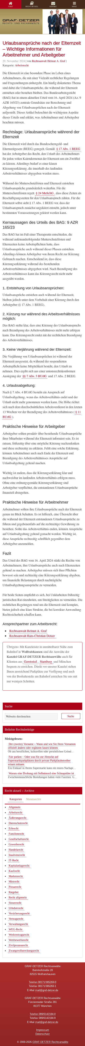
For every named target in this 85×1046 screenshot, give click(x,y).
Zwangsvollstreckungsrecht (24, 950)
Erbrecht (13, 828)
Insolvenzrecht (17, 855)
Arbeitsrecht (22, 65)
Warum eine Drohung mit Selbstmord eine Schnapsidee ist (41, 773)
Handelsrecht (16, 849)
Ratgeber (14, 892)
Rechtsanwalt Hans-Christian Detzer (32, 636)
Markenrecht (16, 876)
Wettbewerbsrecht (18, 940)
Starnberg (46, 661)
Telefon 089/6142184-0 (43, 1014)
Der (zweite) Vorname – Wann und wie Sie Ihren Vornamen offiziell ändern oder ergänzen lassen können (42, 746)
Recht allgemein (18, 897)
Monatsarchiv (33, 799)
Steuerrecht (15, 902)
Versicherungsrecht (19, 913)
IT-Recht (14, 860)
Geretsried (30, 661)
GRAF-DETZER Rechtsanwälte (50, 1041)
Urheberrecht (16, 908)
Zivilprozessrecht (18, 945)
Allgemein (14, 807)
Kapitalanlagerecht (19, 865)
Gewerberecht (16, 844)
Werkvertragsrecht (19, 934)
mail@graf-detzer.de (46, 990)
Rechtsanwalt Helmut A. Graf (28, 631)
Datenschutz (42, 1033)
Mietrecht (14, 881)
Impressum (42, 1029)
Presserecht (15, 886)
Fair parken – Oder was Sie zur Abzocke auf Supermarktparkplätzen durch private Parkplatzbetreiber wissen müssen (39, 760)
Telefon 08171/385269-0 (42, 982)
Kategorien (15, 799)
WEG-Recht (15, 929)
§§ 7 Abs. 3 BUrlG (35, 376)
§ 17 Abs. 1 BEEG (68, 149)
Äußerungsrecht (17, 817)
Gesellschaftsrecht (19, 839)
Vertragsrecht (16, 918)
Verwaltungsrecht (18, 924)
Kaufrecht (14, 871)
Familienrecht (16, 833)
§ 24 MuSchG (45, 193)
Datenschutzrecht (18, 823)
